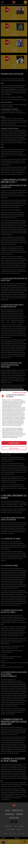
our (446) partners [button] (9, 399)
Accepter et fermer (14, 443)
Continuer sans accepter (20, 392)
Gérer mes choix (14, 448)
